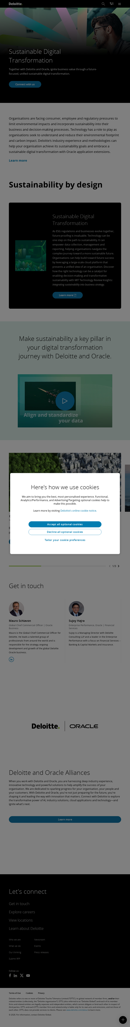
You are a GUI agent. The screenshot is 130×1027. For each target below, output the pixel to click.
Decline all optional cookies (65, 532)
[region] (65, 513)
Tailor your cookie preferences (65, 540)
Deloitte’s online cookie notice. (78, 510)
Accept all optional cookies (65, 524)
